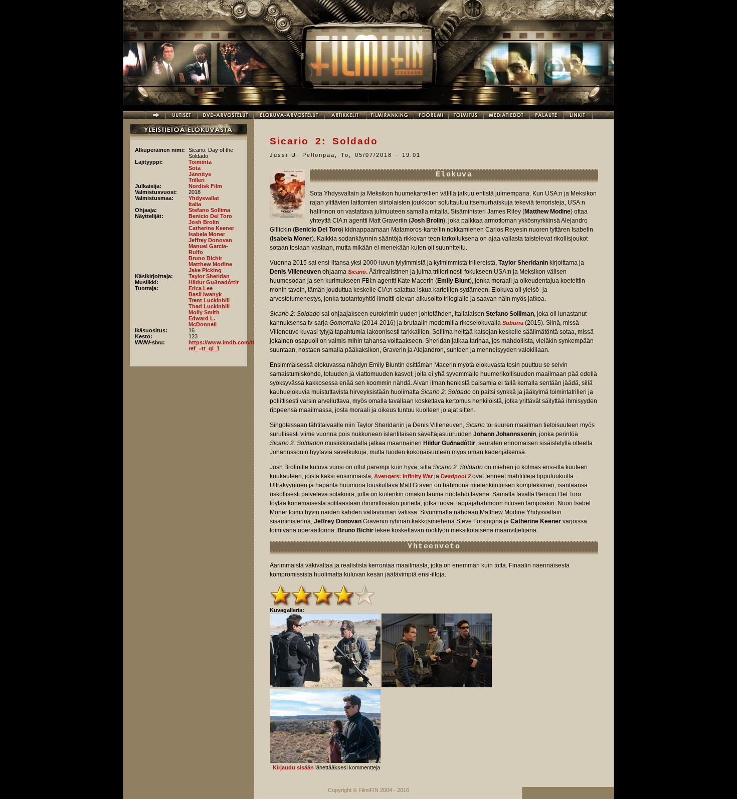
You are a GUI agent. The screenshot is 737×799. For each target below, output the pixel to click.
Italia (195, 204)
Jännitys (200, 174)
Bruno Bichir (205, 258)
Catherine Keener (211, 228)
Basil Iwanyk (205, 294)
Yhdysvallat (204, 198)
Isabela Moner (207, 234)
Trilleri (197, 180)
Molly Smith (204, 312)
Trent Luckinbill (209, 300)
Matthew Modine (210, 264)
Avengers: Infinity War (403, 476)
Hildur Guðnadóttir (214, 282)
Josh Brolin (204, 222)
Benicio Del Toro (210, 216)
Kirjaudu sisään (293, 767)
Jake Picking (205, 270)
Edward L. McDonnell (203, 321)
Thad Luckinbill (209, 306)
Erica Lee (201, 288)
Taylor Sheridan (209, 276)
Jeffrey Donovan (210, 240)
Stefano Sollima (209, 210)
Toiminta (200, 162)
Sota (195, 168)
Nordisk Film (205, 186)
